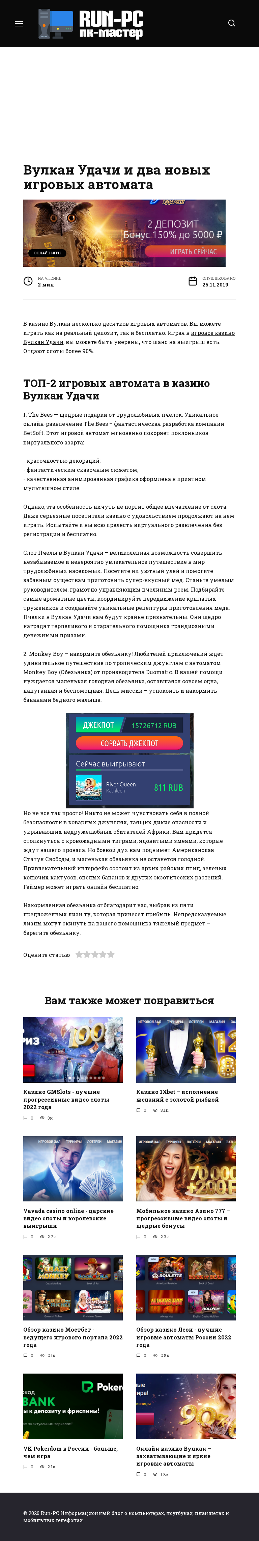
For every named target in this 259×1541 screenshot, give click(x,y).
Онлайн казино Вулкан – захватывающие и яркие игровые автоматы (173, 1456)
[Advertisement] (129, 105)
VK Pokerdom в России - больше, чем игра (70, 1452)
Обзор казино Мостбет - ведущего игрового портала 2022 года (73, 1337)
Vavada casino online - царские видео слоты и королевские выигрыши (68, 1218)
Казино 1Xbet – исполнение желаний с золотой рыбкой (177, 1095)
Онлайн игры (47, 252)
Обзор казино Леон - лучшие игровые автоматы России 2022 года (183, 1337)
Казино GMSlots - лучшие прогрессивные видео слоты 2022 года (66, 1099)
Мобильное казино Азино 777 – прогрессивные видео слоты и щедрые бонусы (183, 1218)
